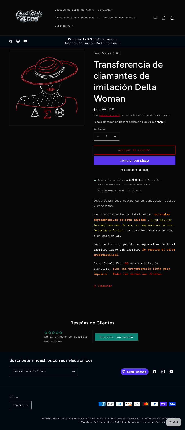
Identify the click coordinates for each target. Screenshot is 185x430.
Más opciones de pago (134, 170)
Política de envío (127, 422)
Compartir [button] (105, 285)
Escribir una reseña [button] (116, 336)
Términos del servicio (96, 422)
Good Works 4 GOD (64, 418)
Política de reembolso (125, 418)
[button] (74, 10)
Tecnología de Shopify (91, 418)
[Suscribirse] (73, 371)
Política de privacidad (160, 418)
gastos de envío (109, 115)
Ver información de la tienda (119, 190)
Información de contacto (159, 422)
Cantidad (100, 128)
